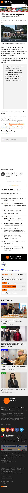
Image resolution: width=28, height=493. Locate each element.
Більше (20, 274)
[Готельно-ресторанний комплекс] (14, 9)
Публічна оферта (6, 463)
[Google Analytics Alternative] (4, 487)
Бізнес (3, 139)
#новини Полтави (6, 134)
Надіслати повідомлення (8, 461)
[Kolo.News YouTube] (14, 257)
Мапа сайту (4, 460)
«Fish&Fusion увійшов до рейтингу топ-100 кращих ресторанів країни (12, 126)
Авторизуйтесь (14, 185)
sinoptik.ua (16, 270)
